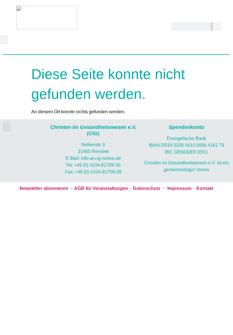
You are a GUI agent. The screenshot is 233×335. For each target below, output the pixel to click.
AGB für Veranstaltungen (101, 188)
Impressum (179, 188)
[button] (4, 39)
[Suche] (217, 26)
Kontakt (204, 188)
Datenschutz (146, 188)
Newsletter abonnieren (44, 188)
